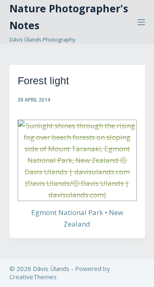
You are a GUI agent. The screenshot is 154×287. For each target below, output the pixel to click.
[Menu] (141, 22)
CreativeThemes (33, 277)
